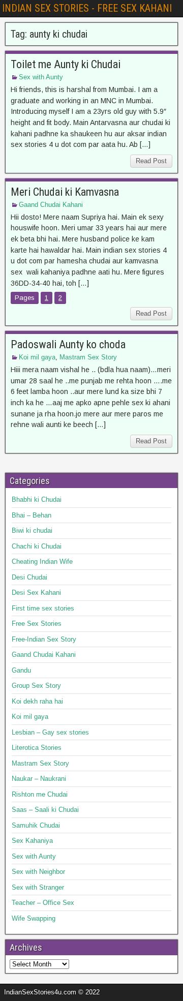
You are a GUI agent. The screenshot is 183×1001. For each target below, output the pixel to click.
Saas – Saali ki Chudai (45, 809)
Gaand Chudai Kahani (51, 204)
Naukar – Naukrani (39, 778)
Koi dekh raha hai (37, 701)
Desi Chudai (29, 577)
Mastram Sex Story (88, 357)
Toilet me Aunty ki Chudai (65, 64)
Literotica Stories (37, 747)
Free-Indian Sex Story (44, 639)
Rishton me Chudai (40, 794)
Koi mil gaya (37, 357)
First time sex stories (43, 608)
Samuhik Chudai (36, 825)
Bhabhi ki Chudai (37, 499)
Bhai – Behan (31, 515)
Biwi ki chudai (32, 530)
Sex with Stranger (38, 887)
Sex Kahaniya (32, 840)
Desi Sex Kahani (36, 592)
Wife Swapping (33, 918)
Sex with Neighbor (38, 871)
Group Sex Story (36, 685)
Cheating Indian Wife (42, 561)
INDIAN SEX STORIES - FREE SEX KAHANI (87, 8)
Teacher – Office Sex (43, 902)
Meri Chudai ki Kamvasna (65, 192)
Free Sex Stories (37, 623)
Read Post (151, 161)
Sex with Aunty (41, 77)
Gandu (21, 670)
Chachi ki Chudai (37, 546)
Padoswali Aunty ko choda (68, 344)
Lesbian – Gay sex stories (50, 732)
